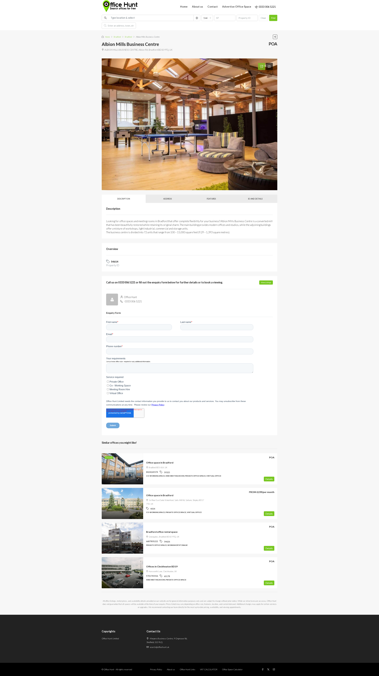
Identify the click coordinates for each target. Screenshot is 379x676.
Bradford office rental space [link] (162, 531)
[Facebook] (263, 669)
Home (184, 6)
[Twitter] (268, 669)
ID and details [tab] (255, 199)
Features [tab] (211, 199)
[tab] (261, 66)
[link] (122, 468)
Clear (263, 18)
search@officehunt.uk (159, 647)
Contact (213, 6)
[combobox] (207, 18)
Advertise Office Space (236, 6)
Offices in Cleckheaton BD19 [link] (162, 566)
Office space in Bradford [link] (159, 462)
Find (273, 18)
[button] (275, 37)
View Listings (266, 282)
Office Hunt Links (187, 669)
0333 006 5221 (133, 301)
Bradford (117, 37)
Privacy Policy (156, 669)
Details (269, 479)
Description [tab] (123, 199)
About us (197, 6)
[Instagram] (274, 669)
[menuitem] (265, 7)
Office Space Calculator (232, 669)
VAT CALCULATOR (208, 669)
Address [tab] (167, 199)
